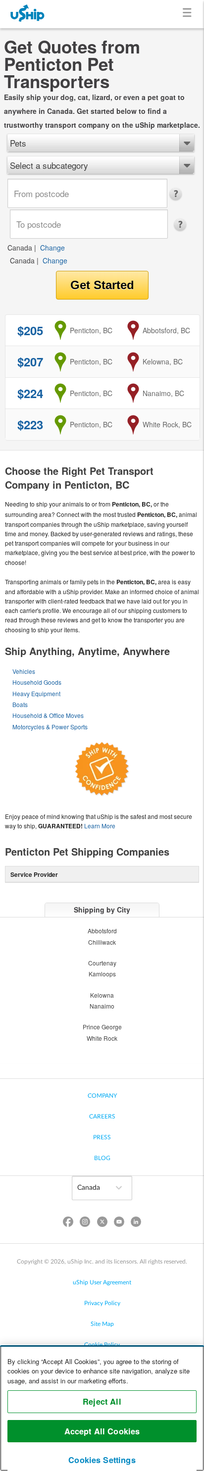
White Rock (102, 1038)
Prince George (102, 1026)
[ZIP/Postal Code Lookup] (178, 194)
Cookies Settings (102, 1460)
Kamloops (102, 973)
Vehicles (23, 671)
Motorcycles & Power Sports (50, 726)
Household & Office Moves (48, 715)
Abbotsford (102, 930)
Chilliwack (102, 942)
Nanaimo (102, 1006)
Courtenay (102, 963)
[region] (102, 1408)
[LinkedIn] (135, 1224)
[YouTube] (118, 1224)
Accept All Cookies (102, 1431)
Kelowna (102, 995)
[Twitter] (102, 1224)
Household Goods (36, 682)
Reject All (102, 1401)
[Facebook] (68, 1224)
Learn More (99, 825)
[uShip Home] (27, 14)
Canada (19, 248)
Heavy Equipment (36, 693)
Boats (20, 704)
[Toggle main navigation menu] (189, 14)
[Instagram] (85, 1224)
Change (52, 248)
